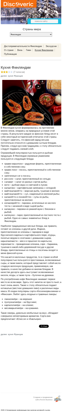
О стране (9, 50)
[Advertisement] (31, 362)
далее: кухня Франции (12, 76)
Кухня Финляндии (44, 50)
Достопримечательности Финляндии (23, 46)
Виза (19, 50)
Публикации (10, 54)
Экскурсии (51, 46)
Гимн (28, 50)
